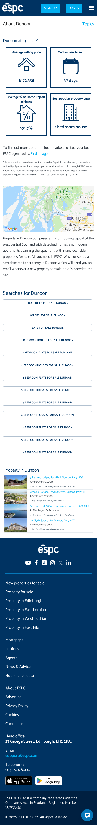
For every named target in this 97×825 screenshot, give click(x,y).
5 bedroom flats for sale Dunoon (47, 452)
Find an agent (41, 154)
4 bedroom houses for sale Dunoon (47, 415)
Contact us (14, 723)
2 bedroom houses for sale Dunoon (47, 365)
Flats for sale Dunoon (47, 328)
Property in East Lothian (25, 610)
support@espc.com (21, 755)
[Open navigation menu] (91, 8)
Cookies (12, 714)
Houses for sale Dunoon (47, 315)
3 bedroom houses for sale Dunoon (47, 390)
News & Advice (18, 666)
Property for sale (19, 592)
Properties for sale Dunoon (47, 303)
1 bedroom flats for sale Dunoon (47, 353)
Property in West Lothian (26, 618)
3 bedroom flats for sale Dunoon (47, 402)
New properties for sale (24, 583)
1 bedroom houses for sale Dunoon (47, 340)
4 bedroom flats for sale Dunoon (47, 427)
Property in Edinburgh (23, 600)
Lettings (12, 649)
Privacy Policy (16, 706)
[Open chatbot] (87, 815)
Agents (11, 658)
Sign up (50, 8)
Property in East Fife (22, 627)
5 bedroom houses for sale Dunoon (47, 440)
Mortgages (14, 640)
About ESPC (15, 688)
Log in (73, 8)
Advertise (13, 697)
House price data (19, 675)
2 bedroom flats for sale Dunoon (47, 378)
